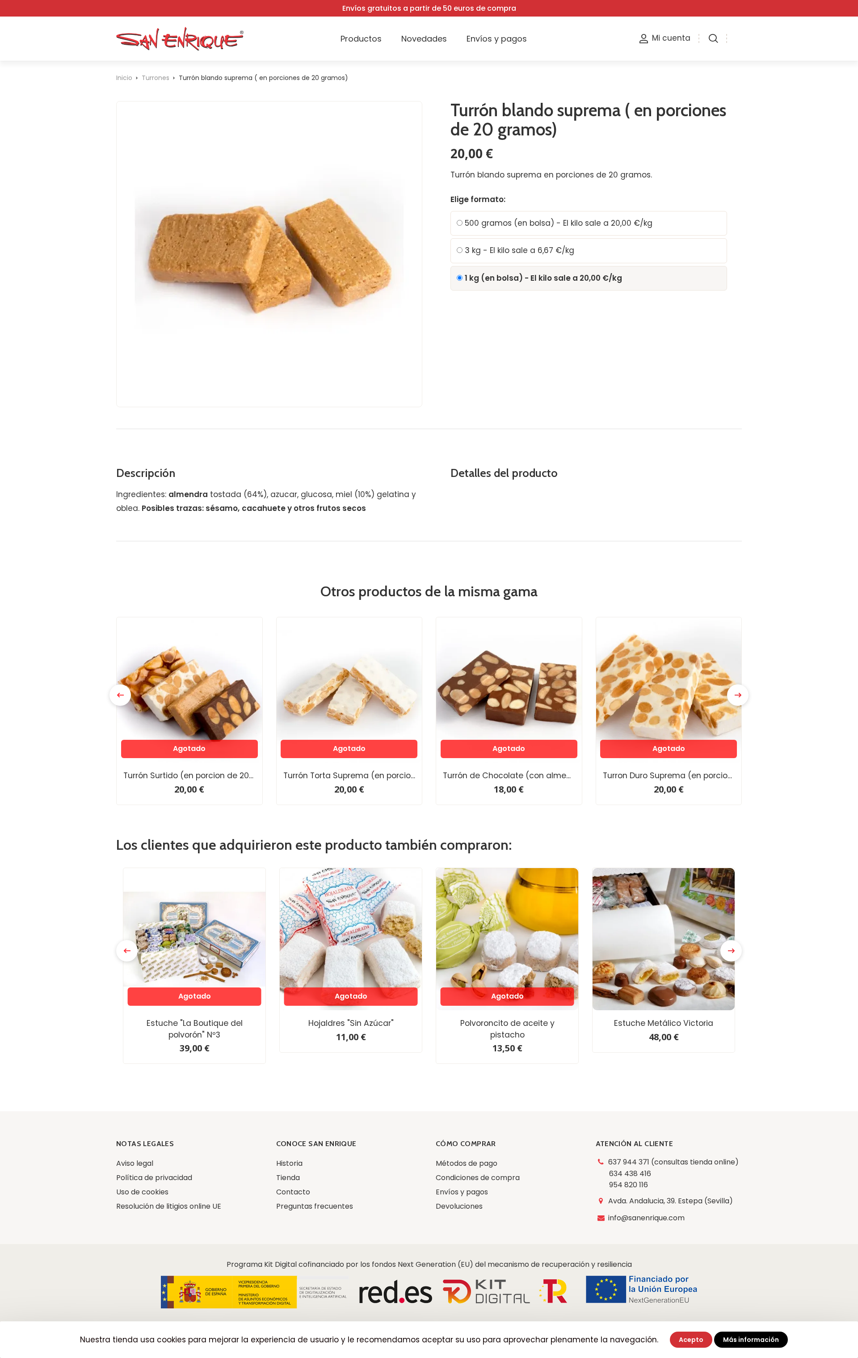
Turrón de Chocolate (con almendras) (512, 775)
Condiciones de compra (478, 1177)
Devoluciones (459, 1206)
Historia (289, 1163)
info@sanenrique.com (647, 1218)
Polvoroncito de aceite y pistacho (507, 1029)
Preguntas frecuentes (314, 1206)
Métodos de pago (466, 1163)
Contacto (293, 1192)
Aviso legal (134, 1163)
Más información (751, 1339)
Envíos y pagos (462, 1192)
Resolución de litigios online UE (168, 1206)
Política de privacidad (154, 1177)
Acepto (691, 1339)
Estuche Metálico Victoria (663, 1023)
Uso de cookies (142, 1192)
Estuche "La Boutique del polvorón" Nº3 (195, 1029)
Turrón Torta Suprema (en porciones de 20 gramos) (352, 775)
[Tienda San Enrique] (189, 39)
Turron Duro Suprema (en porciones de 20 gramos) (672, 775)
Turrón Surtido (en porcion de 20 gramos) (192, 775)
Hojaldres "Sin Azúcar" (351, 1023)
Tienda (288, 1177)
